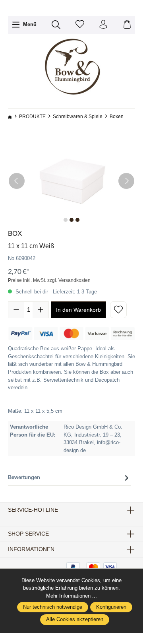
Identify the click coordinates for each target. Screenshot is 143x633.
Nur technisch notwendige (52, 607)
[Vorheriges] (17, 181)
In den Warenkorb (78, 310)
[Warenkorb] (127, 25)
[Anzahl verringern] (16, 310)
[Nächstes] (126, 181)
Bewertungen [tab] (24, 477)
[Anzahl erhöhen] (40, 310)
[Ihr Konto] (103, 25)
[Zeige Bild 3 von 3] (77, 220)
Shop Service (28, 534)
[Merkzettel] (79, 25)
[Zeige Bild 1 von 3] (66, 220)
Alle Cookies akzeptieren (74, 619)
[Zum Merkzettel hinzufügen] (118, 310)
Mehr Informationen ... (71, 596)
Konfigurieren (111, 607)
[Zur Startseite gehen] (71, 67)
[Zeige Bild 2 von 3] (71, 220)
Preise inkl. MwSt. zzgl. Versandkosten (49, 280)
